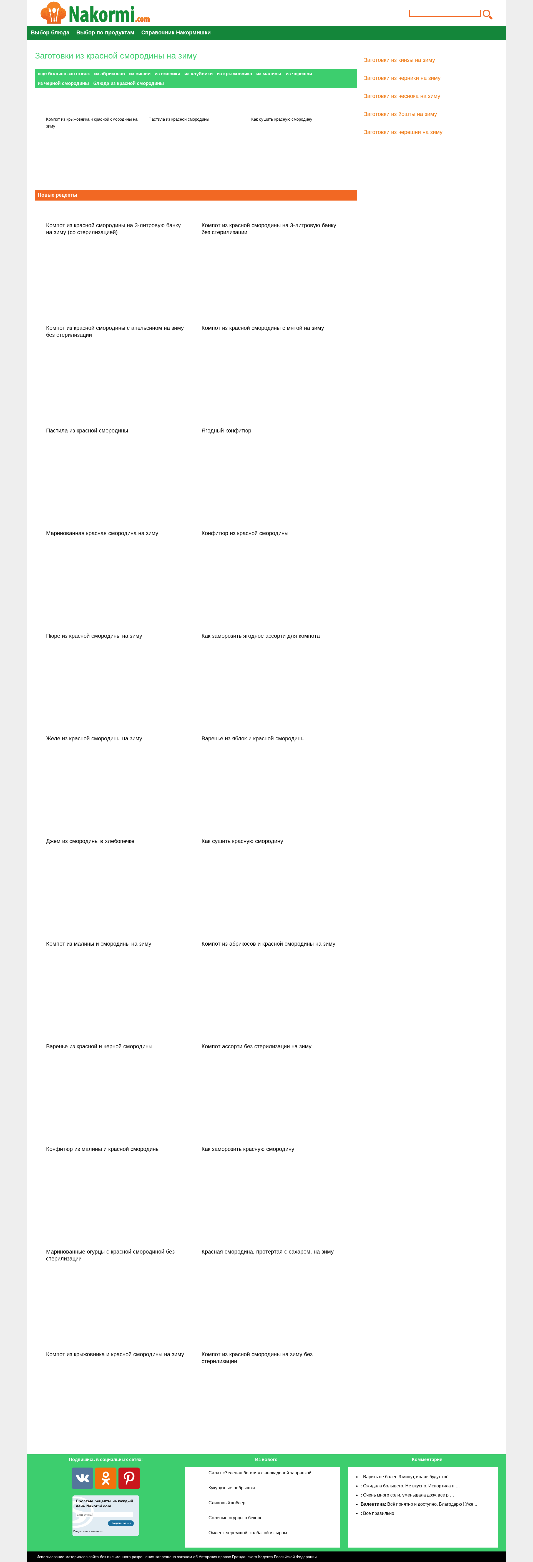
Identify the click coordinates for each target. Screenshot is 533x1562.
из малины (268, 73)
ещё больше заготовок (64, 73)
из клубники (198, 73)
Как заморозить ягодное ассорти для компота (261, 636)
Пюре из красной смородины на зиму (94, 636)
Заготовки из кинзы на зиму (399, 60)
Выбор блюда (50, 32)
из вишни (139, 73)
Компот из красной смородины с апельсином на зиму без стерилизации (115, 331)
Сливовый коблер (226, 1502)
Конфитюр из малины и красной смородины (103, 1149)
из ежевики (167, 73)
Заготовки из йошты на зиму (400, 114)
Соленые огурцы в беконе (235, 1517)
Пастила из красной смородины (179, 119)
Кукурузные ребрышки (231, 1487)
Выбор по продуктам (105, 32)
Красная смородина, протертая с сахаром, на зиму (268, 1252)
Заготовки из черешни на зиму (403, 132)
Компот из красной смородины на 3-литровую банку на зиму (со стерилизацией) (113, 228)
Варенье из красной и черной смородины (99, 1046)
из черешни (299, 73)
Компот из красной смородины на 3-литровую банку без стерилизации (269, 228)
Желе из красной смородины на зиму (94, 738)
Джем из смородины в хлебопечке (90, 841)
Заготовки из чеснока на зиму (402, 96)
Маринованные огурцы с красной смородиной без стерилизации (110, 1255)
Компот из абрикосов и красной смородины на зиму (268, 944)
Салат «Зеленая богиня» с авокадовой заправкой (259, 1472)
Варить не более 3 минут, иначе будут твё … (408, 1476)
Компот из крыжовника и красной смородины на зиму (91, 122)
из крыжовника (234, 73)
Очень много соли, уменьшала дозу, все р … (408, 1495)
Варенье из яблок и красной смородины (253, 738)
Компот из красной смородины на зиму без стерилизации (257, 1357)
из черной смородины (63, 83)
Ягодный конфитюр (226, 430)
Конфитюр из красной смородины (245, 533)
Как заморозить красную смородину (248, 1149)
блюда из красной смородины (128, 83)
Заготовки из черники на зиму (402, 78)
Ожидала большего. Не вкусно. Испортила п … (411, 1485)
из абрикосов (109, 73)
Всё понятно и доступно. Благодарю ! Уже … (433, 1504)
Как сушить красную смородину (281, 119)
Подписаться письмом (87, 1531)
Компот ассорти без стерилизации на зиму (256, 1046)
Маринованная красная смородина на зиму (102, 533)
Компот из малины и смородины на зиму (98, 944)
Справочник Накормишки (176, 32)
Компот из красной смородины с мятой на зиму (263, 328)
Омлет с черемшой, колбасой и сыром (247, 1532)
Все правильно (378, 1513)
